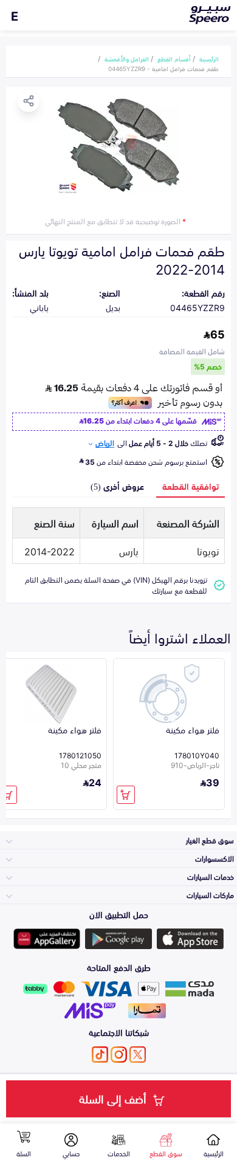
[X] (137, 1054)
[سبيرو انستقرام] (119, 1054)
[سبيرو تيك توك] (100, 1054)
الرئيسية (209, 58)
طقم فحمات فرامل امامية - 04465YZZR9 (163, 68)
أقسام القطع (174, 58)
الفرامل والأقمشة (127, 58)
